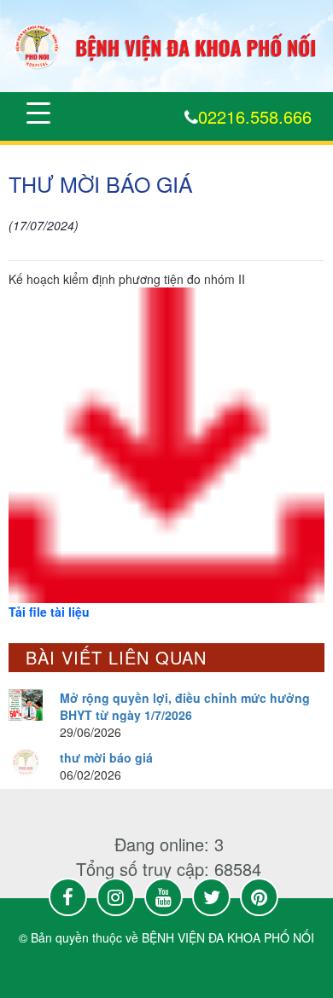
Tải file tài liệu (49, 611)
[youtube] (163, 897)
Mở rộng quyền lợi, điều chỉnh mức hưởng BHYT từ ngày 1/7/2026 (185, 706)
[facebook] (68, 897)
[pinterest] (259, 897)
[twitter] (211, 897)
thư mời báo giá (106, 757)
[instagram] (115, 897)
